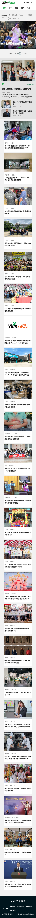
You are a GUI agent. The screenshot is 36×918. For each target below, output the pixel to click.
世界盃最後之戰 (14, 18)
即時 (10, 8)
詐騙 (29, 15)
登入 (32, 3)
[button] (4, 35)
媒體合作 (13, 910)
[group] (18, 35)
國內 (16, 8)
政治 (28, 8)
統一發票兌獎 (13, 15)
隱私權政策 (20, 907)
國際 (22, 8)
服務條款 (13, 907)
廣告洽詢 (29, 907)
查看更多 (30, 85)
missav (22, 15)
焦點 (4, 8)
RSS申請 (26, 3)
